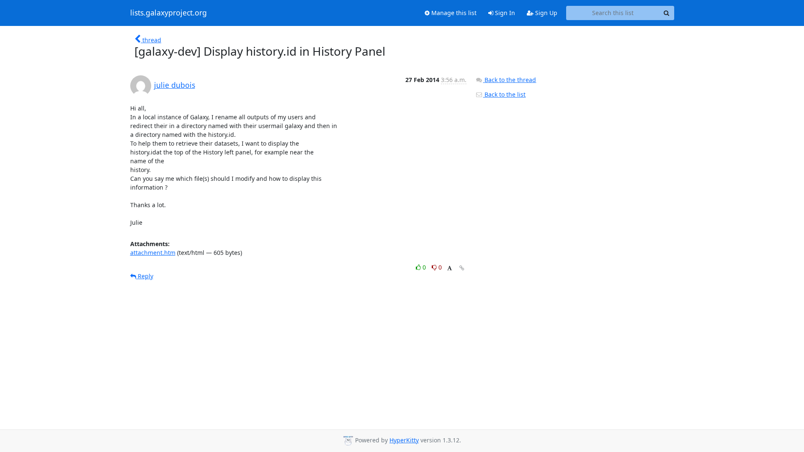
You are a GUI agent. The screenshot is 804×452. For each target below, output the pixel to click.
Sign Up (545, 13)
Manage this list (453, 13)
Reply (144, 276)
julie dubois (174, 85)
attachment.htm (152, 253)
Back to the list (504, 94)
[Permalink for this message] (461, 268)
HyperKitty (404, 440)
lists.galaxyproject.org (168, 13)
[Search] (666, 13)
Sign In (504, 13)
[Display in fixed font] (449, 268)
